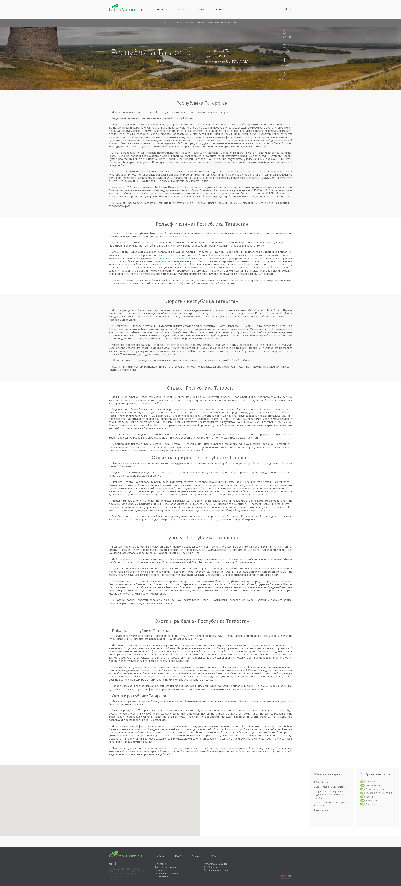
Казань (189, 60)
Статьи (201, 10)
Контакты (160, 870)
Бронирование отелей (216, 870)
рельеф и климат (188, 22)
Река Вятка (321, 810)
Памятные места (374, 785)
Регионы (162, 10)
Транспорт (371, 804)
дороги (205, 22)
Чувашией (164, 258)
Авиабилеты (210, 866)
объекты (228, 22)
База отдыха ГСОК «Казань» (330, 786)
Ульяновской (182, 258)
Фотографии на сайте (215, 863)
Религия (369, 796)
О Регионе (169, 22)
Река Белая (321, 782)
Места (182, 10)
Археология (371, 800)
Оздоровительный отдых (378, 792)
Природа (370, 781)
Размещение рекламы (166, 873)
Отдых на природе (375, 789)
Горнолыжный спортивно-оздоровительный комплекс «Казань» (329, 794)
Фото (219, 10)
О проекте (160, 863)
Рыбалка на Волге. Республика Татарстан (331, 804)
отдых (216, 22)
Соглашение (161, 876)
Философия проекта (166, 866)
